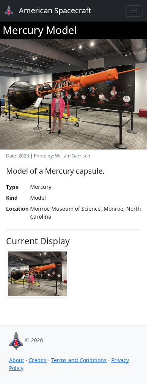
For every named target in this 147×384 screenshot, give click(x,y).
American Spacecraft (50, 10)
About (16, 360)
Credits (38, 360)
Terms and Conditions (79, 360)
